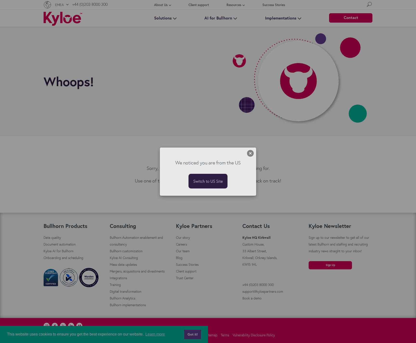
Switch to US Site (208, 181)
